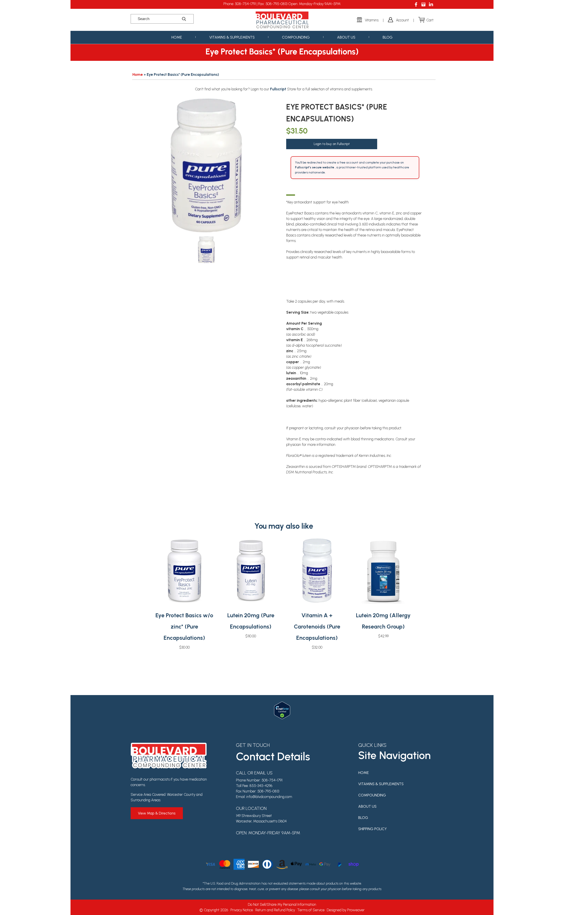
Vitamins (371, 20)
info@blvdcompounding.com (269, 796)
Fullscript (278, 89)
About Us (346, 37)
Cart (430, 20)
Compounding (296, 37)
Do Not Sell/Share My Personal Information (282, 904)
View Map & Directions (157, 813)
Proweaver (356, 910)
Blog (388, 37)
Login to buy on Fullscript (332, 144)
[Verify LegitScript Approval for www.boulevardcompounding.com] (282, 704)
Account (402, 20)
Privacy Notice (241, 910)
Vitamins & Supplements (232, 37)
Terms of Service (311, 910)
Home (176, 37)
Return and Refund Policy (275, 910)
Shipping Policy (372, 829)
